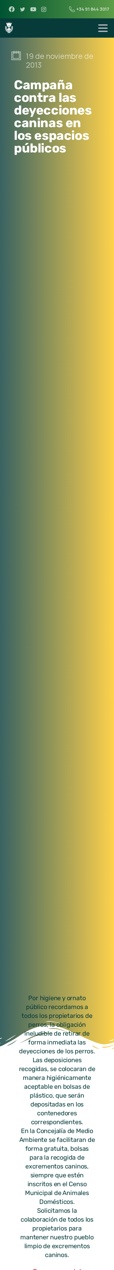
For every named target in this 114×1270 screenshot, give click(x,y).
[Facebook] (11, 9)
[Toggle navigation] (103, 28)
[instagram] (43, 9)
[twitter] (22, 9)
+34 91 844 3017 (92, 9)
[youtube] (33, 9)
